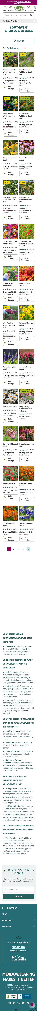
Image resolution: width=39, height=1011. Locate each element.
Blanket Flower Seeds (25, 284)
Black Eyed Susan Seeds (9, 159)
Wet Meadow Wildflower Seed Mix (9, 325)
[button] (5, 9)
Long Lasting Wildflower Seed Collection (25, 409)
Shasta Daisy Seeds (10, 407)
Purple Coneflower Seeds (26, 159)
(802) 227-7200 (18, 947)
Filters (20, 41)
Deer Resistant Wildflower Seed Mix (25, 116)
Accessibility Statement (18, 990)
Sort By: (6, 48)
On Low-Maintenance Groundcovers (22, 2)
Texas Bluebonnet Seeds (26, 524)
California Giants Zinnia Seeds (9, 284)
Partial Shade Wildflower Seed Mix (9, 116)
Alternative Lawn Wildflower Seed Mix (9, 199)
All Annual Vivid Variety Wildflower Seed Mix (26, 243)
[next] (28, 549)
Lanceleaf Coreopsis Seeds (26, 324)
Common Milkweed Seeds (10, 445)
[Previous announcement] (4, 2)
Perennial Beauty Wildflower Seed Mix (9, 72)
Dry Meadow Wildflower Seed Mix (25, 199)
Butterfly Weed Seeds (8, 524)
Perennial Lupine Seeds (9, 368)
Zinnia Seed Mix (9, 484)
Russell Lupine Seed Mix (26, 445)
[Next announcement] (33, 2)
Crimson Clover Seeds (25, 368)
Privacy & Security (10, 987)
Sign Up (18, 896)
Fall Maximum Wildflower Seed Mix (25, 72)
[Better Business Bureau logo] (25, 996)
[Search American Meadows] (31, 15)
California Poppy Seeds (25, 485)
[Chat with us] (32, 1004)
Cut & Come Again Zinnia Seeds (10, 242)
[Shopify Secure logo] (11, 996)
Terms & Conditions (26, 987)
